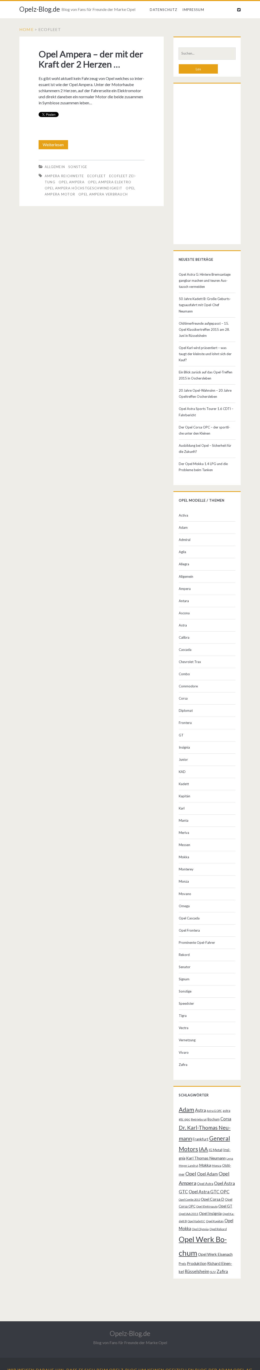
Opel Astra (205, 1184)
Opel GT (225, 1206)
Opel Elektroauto (207, 1206)
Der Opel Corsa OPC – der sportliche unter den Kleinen (204, 430)
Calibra (184, 637)
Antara (184, 601)
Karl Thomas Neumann (206, 1158)
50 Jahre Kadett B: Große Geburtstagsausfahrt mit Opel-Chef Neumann (205, 305)
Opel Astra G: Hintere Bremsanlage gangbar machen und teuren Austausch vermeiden (205, 280)
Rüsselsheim (197, 1271)
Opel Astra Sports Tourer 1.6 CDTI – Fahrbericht (206, 412)
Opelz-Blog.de (39, 9)
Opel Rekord (218, 1229)
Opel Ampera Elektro (110, 182)
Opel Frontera (189, 930)
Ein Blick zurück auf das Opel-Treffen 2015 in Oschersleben (205, 375)
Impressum (193, 10)
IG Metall (215, 1150)
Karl (182, 808)
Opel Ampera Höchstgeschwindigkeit (84, 188)
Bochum (213, 1119)
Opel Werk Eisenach (215, 1254)
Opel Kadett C (196, 1221)
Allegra (184, 564)
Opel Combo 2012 (189, 1199)
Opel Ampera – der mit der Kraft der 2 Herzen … (91, 58)
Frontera (185, 723)
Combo (184, 674)
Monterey (186, 869)
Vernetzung (187, 1040)
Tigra (183, 1016)
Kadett (184, 784)
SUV (213, 1272)
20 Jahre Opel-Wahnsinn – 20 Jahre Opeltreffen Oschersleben (205, 393)
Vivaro (184, 1052)
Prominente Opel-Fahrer (197, 942)
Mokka (184, 857)
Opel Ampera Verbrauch (103, 194)
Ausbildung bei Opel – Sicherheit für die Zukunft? (205, 448)
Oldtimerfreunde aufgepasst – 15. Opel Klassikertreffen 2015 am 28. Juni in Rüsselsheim (204, 329)
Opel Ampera (72, 182)
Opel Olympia (200, 1229)
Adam (183, 527)
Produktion (196, 1263)
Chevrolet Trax (190, 662)
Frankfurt (200, 1139)
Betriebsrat (199, 1119)
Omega (184, 906)
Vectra (183, 1028)
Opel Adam (207, 1173)
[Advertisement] (207, 165)
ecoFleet (96, 176)
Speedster (186, 1003)
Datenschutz (163, 10)
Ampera (185, 589)
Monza (184, 881)
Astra (183, 625)
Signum (184, 979)
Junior (183, 759)
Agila (182, 552)
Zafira (183, 1065)
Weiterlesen (55, 145)
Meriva (184, 833)
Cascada (185, 650)
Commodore (188, 686)
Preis (182, 1264)
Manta (183, 820)
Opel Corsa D (212, 1199)
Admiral (184, 540)
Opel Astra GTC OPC (209, 1191)
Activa (183, 515)
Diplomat (186, 710)
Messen (184, 845)
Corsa (183, 698)
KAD (182, 772)
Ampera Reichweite (64, 176)
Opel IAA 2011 (188, 1214)
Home (26, 29)
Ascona (184, 613)
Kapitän (184, 796)
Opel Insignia (210, 1213)
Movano (185, 894)
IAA (203, 1149)
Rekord (184, 955)
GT (181, 735)
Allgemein (55, 167)
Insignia (184, 747)
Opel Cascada (189, 918)
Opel (190, 1173)
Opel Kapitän (215, 1221)
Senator (184, 967)
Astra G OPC (214, 1110)
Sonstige (77, 167)
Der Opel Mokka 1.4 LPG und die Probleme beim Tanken (203, 467)
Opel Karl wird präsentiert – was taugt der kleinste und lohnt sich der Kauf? (205, 354)
